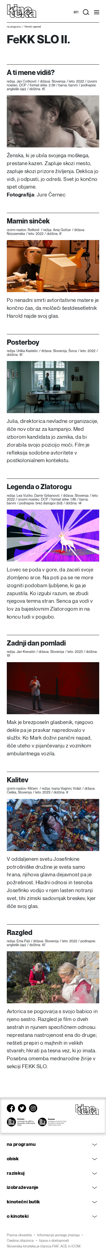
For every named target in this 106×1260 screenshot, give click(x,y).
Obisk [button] (13, 1158)
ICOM (75, 1246)
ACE (63, 1246)
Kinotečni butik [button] (23, 1201)
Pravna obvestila (19, 1235)
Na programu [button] (21, 1144)
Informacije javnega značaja (58, 1235)
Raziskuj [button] (16, 1173)
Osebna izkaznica (20, 1241)
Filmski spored (32, 26)
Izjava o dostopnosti (54, 1241)
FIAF (55, 1246)
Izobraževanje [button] (23, 1187)
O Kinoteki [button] (18, 1216)
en (76, 12)
